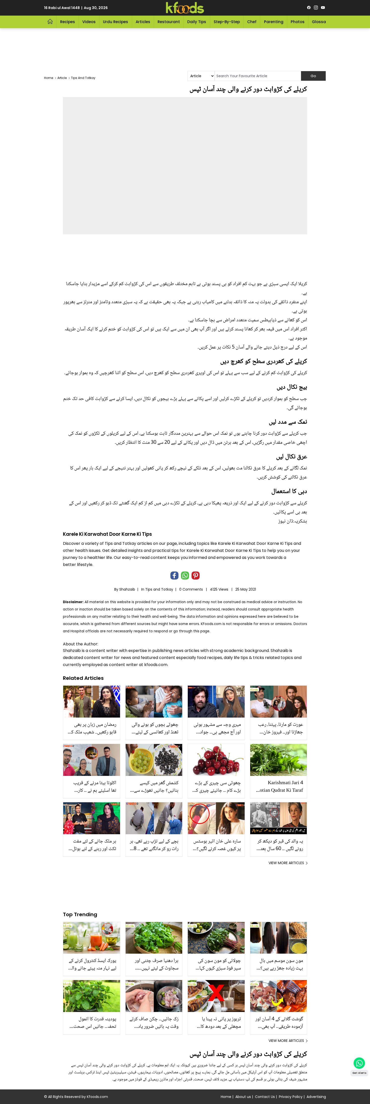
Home (226, 1096)
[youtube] (322, 8)
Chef (251, 21)
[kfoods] (185, 8)
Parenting (273, 21)
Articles (143, 21)
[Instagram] (315, 8)
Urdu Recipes (115, 21)
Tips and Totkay (159, 589)
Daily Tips (196, 21)
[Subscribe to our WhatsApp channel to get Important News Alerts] (359, 1063)
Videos (89, 21)
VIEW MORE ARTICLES (286, 862)
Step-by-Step (227, 21)
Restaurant (169, 21)
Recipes (67, 21)
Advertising (316, 1096)
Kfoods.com (97, 1096)
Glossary (321, 21)
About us (243, 1096)
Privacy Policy (291, 1096)
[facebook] (308, 8)
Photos (298, 21)
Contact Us (265, 1096)
